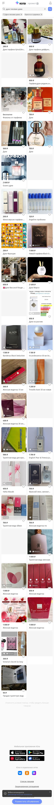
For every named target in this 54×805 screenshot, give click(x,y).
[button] (23, 44)
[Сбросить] (45, 9)
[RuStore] (36, 758)
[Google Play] (36, 752)
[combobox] (24, 9)
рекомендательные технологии (20, 794)
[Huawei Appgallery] (18, 758)
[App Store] (18, 752)
